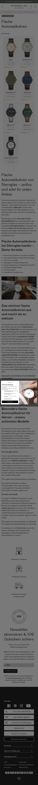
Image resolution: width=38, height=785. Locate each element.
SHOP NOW (10, 401)
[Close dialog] (36, 382)
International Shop (9, 388)
